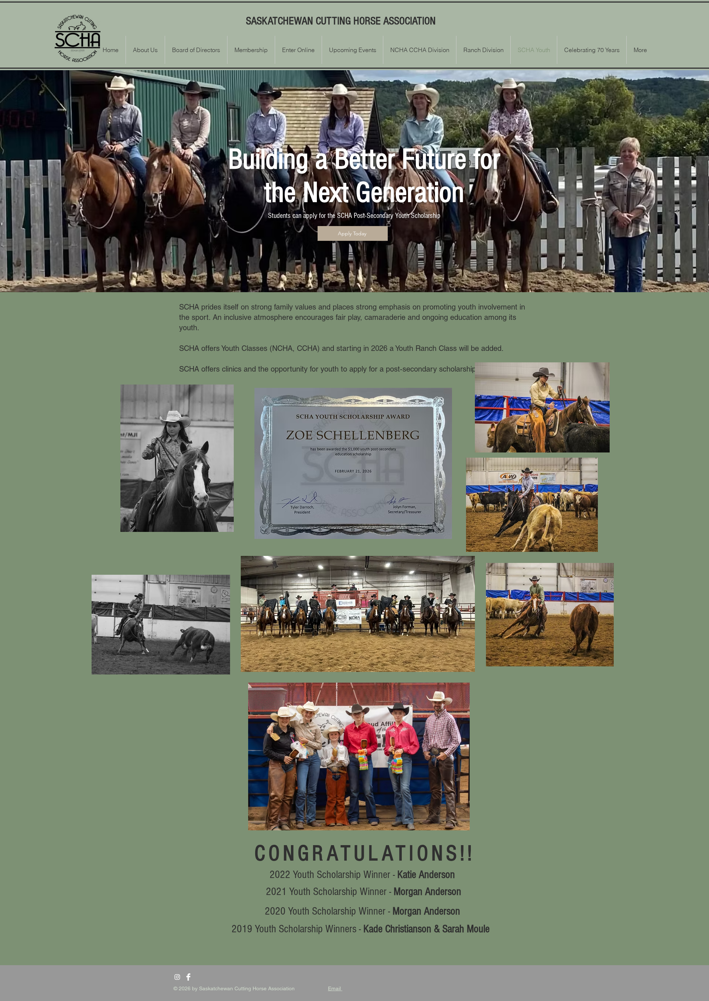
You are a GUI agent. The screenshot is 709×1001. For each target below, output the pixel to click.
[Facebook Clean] (188, 977)
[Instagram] (177, 977)
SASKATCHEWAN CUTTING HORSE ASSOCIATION (341, 21)
